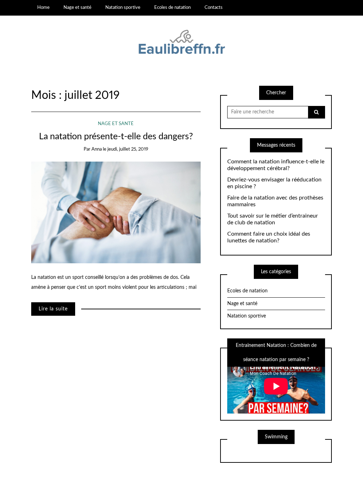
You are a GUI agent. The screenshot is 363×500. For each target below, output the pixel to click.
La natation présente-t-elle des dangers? (116, 136)
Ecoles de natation (172, 7)
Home (43, 7)
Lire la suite (53, 309)
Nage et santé (77, 7)
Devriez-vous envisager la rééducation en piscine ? (274, 183)
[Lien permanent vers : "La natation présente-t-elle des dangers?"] (116, 212)
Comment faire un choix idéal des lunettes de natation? (268, 237)
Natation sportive (122, 7)
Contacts (214, 7)
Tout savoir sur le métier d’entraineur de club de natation (272, 219)
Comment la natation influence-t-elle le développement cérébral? (275, 165)
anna (96, 149)
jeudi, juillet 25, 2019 (127, 149)
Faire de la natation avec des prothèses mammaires (275, 201)
